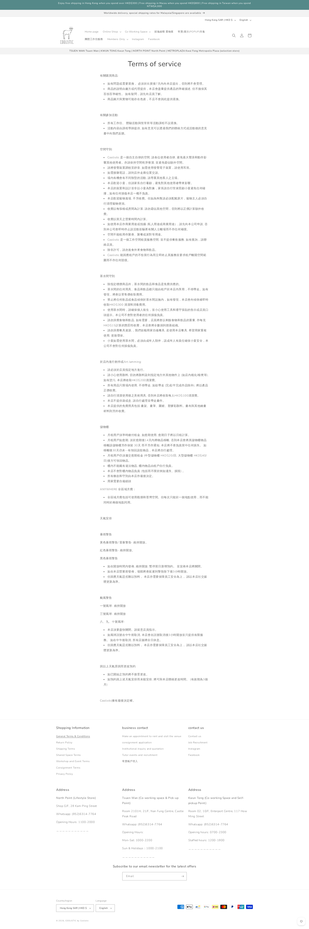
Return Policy (64, 742)
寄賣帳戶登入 (130, 761)
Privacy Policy (64, 774)
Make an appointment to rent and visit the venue (151, 736)
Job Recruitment (198, 742)
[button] (112, 32)
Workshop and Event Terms (73, 761)
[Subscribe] (183, 876)
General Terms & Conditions (73, 736)
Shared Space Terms (68, 755)
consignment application (137, 742)
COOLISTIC (70, 920)
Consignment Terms (68, 767)
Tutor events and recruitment (139, 755)
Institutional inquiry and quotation (143, 748)
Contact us (194, 736)
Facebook (194, 755)
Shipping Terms (65, 748)
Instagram (194, 748)
